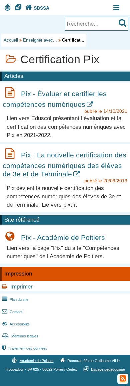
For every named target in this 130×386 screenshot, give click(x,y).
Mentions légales (20, 336)
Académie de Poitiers (37, 361)
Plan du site (15, 299)
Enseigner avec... (40, 40)
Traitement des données (24, 348)
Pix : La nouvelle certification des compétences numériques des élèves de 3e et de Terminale (64, 164)
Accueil (11, 40)
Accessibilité (16, 324)
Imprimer (21, 287)
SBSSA (37, 8)
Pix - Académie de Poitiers (63, 237)
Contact (12, 312)
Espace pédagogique (108, 369)
